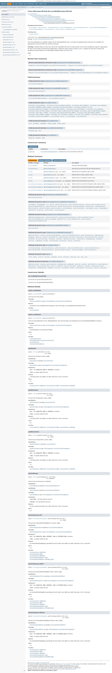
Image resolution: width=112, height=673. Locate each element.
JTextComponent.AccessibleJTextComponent (60, 201)
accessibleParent (81, 116)
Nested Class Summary (8, 17)
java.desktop (4, 7)
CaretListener (59, 29)
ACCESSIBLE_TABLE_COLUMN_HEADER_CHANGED (92, 111)
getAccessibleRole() (8, 34)
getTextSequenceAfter (50, 184)
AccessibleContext (50, 102)
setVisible (77, 240)
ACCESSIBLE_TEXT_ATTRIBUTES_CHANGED (62, 114)
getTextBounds (67, 208)
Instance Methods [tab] (45, 160)
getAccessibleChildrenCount (67, 217)
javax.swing (13, 7)
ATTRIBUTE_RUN (32, 130)
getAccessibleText (49, 168)
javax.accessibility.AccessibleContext (40, 15)
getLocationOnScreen (91, 237)
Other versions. (74, 665)
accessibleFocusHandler (35, 84)
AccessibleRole (33, 165)
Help (45, 3)
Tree (16, 3)
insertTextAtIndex (78, 208)
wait (78, 257)
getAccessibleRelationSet (75, 248)
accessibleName (70, 116)
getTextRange (47, 181)
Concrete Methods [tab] (59, 160)
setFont (45, 240)
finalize (40, 257)
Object (48, 254)
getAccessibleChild (52, 217)
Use (13, 3)
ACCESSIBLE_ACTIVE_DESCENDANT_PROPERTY (59, 105)
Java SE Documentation (65, 664)
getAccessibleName (50, 219)
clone (30, 257)
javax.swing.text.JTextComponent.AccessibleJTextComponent (56, 20)
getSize (101, 237)
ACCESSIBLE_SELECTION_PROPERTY (75, 109)
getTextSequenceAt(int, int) (10, 49)
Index (36, 3)
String (30, 171)
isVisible (59, 239)
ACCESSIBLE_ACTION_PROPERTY (36, 105)
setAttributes (49, 210)
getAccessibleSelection (92, 248)
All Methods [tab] (33, 160)
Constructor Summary (7, 22)
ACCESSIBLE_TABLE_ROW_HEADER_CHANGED (88, 112)
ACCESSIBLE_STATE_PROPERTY (95, 109)
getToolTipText (86, 219)
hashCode (54, 257)
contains (42, 235)
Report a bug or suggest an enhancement (38, 662)
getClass (47, 257)
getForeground (63, 237)
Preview (21, 3)
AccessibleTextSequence (35, 184)
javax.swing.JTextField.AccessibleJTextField (54, 21)
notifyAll (66, 257)
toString (73, 257)
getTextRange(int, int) (9, 47)
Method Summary (6, 24)
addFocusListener (33, 235)
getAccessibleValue (47, 249)
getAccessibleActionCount (76, 204)
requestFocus (81, 239)
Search (41, 3)
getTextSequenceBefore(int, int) (11, 55)
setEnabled (39, 240)
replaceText (32, 210)
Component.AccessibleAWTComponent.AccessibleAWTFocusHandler (89, 72)
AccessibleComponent (66, 27)
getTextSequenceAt (49, 187)
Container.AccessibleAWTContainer (55, 88)
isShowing (52, 239)
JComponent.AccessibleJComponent (68, 62)
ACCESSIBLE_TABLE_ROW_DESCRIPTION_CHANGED (62, 112)
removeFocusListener (69, 239)
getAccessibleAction (47, 248)
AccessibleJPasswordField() (10, 29)
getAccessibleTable (34, 249)
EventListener (42, 27)
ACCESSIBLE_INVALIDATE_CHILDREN (38, 109)
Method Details (6, 32)
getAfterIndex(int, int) (9, 42)
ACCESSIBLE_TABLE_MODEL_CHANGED (38, 112)
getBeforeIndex (48, 177)
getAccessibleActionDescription (95, 204)
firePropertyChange (34, 248)
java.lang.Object (32, 14)
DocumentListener (70, 29)
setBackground (90, 239)
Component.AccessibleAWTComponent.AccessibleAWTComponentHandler (48, 72)
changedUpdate (41, 204)
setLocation (62, 240)
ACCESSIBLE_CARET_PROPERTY (80, 105)
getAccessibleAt (33, 228)
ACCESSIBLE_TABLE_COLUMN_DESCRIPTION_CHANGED (65, 111)
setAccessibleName (77, 249)
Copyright (30, 667)
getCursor (38, 237)
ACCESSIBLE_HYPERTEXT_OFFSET (83, 107)
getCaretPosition (51, 206)
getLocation (79, 237)
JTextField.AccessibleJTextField (43, 39)
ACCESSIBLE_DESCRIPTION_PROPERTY (63, 107)
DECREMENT (36, 123)
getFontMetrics (53, 237)
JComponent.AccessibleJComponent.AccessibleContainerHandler (47, 65)
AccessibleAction (53, 27)
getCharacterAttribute (65, 206)
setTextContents (59, 210)
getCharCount (90, 206)
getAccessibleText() (8, 37)
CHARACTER (31, 138)
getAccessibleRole (49, 165)
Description (5, 14)
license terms (72, 1)
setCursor (31, 240)
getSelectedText (33, 208)
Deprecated (30, 3)
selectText (40, 210)
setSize (70, 240)
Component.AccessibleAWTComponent (69, 70)
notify (60, 257)
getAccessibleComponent (54, 235)
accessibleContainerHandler (36, 91)
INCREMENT (43, 123)
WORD (43, 138)
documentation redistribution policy (66, 669)
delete (52, 204)
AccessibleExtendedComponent (98, 27)
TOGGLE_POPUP (61, 123)
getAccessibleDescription (85, 217)
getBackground (99, 235)
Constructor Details (7, 27)
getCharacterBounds (79, 206)
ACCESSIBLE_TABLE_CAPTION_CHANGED (38, 111)
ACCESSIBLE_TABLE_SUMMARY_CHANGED (38, 114)
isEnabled (31, 239)
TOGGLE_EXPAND (51, 123)
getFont (45, 237)
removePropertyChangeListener (37, 221)
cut (48, 204)
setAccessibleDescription (62, 249)
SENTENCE (38, 138)
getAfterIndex (48, 171)
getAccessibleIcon (60, 248)
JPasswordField (22, 7)
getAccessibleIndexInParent (71, 235)
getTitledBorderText (74, 219)
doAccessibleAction (61, 204)
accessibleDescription (57, 116)
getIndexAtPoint (100, 206)
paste (96, 208)
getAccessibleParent (87, 235)
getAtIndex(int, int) (8, 39)
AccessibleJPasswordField (35, 7)
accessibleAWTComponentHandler (37, 98)
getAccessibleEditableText (36, 206)
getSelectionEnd (44, 208)
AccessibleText (49, 29)
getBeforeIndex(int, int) (9, 44)
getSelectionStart (56, 208)
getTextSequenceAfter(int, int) (11, 52)
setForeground (53, 240)
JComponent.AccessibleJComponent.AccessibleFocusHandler (85, 65)
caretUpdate (32, 204)
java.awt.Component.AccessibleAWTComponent (46, 16)
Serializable (33, 27)
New (25, 3)
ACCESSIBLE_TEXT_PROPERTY (82, 114)
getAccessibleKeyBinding (35, 219)
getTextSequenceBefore (50, 190)
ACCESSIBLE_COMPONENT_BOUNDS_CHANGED (39, 107)
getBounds (31, 237)
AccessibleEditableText (81, 27)
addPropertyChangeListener (36, 217)
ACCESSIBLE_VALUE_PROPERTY (99, 114)
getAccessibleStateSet (35, 197)
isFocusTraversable (41, 239)
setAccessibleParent (90, 249)
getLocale (72, 237)
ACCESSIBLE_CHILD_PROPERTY (98, 105)
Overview (3, 3)
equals (35, 257)
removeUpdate (103, 208)
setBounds (99, 239)
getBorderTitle (61, 219)
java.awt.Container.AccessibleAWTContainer (47, 17)
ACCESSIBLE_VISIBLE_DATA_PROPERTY (38, 116)
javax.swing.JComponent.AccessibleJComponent (51, 19)
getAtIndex (47, 174)
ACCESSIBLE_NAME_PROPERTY (57, 109)
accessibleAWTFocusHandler (57, 98)
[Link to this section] (48, 59)
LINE (39, 130)
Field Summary (6, 19)
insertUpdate (89, 208)
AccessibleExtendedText (36, 29)
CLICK (30, 123)
